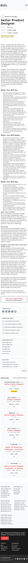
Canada (15, 33)
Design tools (4, 548)
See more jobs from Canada (19, 377)
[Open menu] (26, 5)
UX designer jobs (6, 346)
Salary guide (4, 546)
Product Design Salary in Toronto (10, 364)
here (5, 66)
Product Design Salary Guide (8, 362)
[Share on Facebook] (3, 311)
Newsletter (14, 546)
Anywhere (16, 388)
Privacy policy (15, 550)
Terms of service (16, 548)
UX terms (3, 550)
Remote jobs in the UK (6, 507)
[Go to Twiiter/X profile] (15, 559)
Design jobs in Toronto (19, 509)
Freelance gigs (17, 492)
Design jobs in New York (19, 504)
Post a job (4, 538)
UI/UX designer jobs (6, 342)
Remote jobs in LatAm (6, 511)
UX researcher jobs (6, 351)
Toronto (9, 33)
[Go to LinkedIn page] (20, 559)
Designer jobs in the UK (6, 518)
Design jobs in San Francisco (20, 506)
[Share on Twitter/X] (9, 311)
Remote (11, 388)
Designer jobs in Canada (6, 520)
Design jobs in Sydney (19, 507)
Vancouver (11, 404)
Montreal (11, 419)
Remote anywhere (5, 503)
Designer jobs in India (6, 522)
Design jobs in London (19, 503)
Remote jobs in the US (6, 506)
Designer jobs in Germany (7, 523)
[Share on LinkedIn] (6, 311)
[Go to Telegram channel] (26, 559)
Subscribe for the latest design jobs (14, 300)
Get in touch (15, 545)
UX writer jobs (5, 353)
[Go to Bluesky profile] (24, 559)
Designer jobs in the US (6, 517)
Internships (16, 493)
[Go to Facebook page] (17, 559)
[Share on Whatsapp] (12, 311)
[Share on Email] (15, 311)
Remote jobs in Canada (6, 509)
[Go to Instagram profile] (22, 559)
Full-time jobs (17, 488)
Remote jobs (16, 490)
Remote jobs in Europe (6, 504)
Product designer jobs (7, 344)
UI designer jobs (6, 349)
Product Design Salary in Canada (9, 366)
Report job (24, 370)
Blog (2, 545)
